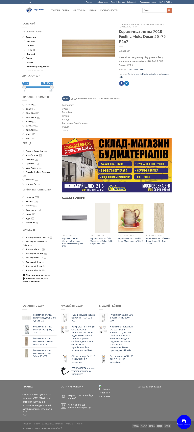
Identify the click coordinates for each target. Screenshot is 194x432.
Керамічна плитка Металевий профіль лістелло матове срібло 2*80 (72, 243)
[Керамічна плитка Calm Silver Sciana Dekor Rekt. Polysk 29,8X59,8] (102, 218)
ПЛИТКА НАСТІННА (128, 27)
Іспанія (157, 74)
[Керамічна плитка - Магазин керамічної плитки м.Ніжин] (34, 10)
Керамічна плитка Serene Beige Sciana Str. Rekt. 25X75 (158, 241)
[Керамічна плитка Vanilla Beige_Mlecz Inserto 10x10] (130, 218)
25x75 (130, 74)
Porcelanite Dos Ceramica (143, 74)
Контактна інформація (127, 2)
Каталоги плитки (109, 10)
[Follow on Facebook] (25, 413)
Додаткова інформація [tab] (83, 98)
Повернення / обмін (148, 2)
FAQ (161, 2)
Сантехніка (79, 10)
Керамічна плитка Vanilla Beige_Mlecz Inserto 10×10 (130, 240)
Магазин (93, 10)
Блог (113, 2)
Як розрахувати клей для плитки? (81, 396)
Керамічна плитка (152, 24)
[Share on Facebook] (121, 83)
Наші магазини (102, 2)
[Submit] (169, 10)
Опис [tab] (66, 98)
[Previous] (67, 165)
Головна (55, 10)
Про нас (89, 2)
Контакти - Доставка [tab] (109, 98)
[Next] (165, 165)
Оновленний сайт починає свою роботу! (79, 406)
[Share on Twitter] (126, 83)
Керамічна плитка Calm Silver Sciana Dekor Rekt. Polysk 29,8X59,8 (101, 241)
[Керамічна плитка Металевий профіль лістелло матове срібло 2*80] (74, 218)
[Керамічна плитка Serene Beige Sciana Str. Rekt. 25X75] (159, 218)
